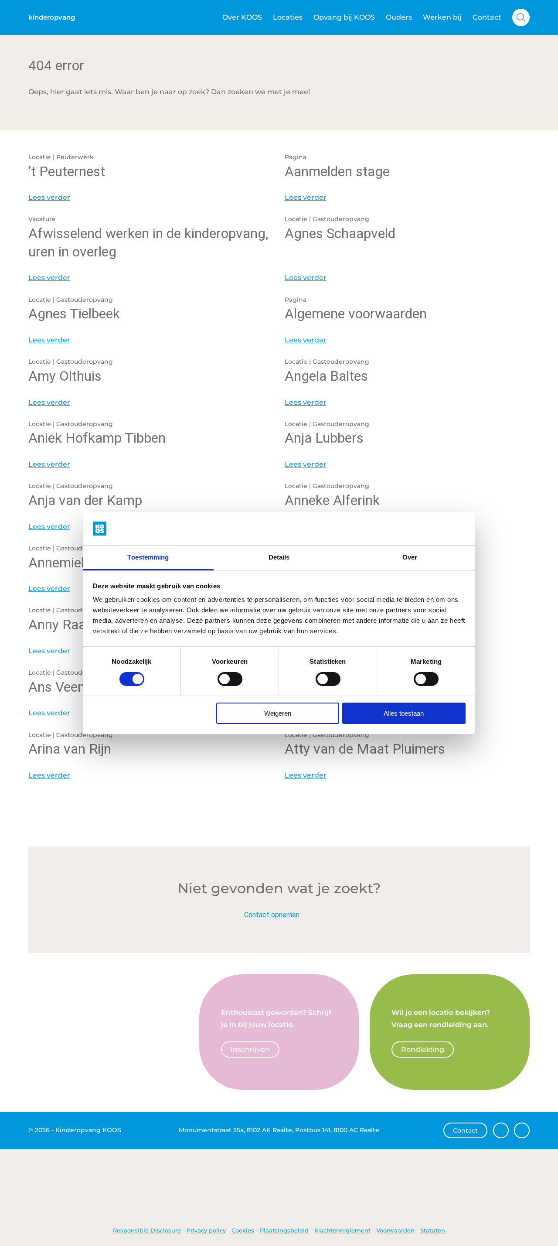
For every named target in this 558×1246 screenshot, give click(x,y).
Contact (487, 17)
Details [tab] (279, 557)
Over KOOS (242, 17)
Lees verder (49, 197)
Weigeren (277, 713)
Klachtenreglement (342, 1230)
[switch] (230, 679)
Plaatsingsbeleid (284, 1230)
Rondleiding (422, 1049)
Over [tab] (409, 557)
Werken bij (442, 17)
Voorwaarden (395, 1230)
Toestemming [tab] (148, 557)
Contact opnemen (271, 915)
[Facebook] (501, 1130)
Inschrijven (250, 1049)
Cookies (242, 1230)
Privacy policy (206, 1230)
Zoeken (521, 17)
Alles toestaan (404, 713)
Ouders (399, 17)
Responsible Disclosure (147, 1230)
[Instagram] (522, 1130)
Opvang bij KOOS (344, 17)
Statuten (432, 1230)
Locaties (288, 17)
